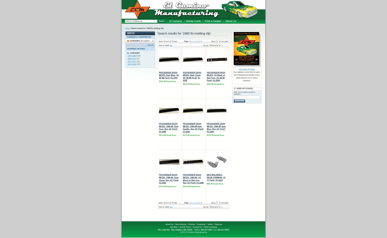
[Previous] (190, 41)
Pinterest (218, 224)
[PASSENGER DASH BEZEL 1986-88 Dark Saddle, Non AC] (193, 111)
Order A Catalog (210, 227)
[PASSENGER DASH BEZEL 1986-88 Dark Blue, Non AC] (217, 111)
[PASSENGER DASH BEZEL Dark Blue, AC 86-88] (169, 59)
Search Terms (185, 227)
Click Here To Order (247, 69)
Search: (123, 21)
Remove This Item (153, 41)
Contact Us (197, 227)
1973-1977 (132, 61)
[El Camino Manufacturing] (137, 9)
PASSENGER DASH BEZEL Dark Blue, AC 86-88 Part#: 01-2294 (169, 75)
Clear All (150, 45)
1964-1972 (132, 59)
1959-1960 (132, 56)
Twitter (210, 224)
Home (127, 28)
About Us (169, 224)
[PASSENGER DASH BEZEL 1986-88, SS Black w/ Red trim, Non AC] (193, 162)
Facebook (201, 224)
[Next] (201, 41)
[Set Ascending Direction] (222, 45)
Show (213, 41)
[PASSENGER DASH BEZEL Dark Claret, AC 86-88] (193, 59)
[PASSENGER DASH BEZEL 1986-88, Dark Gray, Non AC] (169, 111)
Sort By (205, 45)
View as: (162, 45)
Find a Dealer (180, 224)
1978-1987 (132, 64)
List (171, 45)
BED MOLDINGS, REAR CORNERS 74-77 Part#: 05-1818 (216, 177)
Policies (192, 224)
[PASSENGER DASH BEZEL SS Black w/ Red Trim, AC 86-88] (217, 59)
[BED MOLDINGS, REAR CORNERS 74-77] (217, 162)
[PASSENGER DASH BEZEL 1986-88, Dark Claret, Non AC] (169, 162)
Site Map (173, 227)
